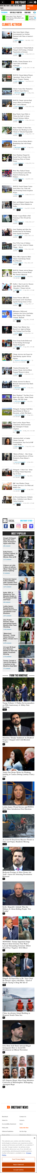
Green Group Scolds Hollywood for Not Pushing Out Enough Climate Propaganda (22, 343)
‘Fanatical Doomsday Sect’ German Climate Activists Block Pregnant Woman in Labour (22, 370)
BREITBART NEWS (19, 1107)
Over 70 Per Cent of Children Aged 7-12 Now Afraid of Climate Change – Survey (23, 245)
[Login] (31, 2)
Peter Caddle (18, 208)
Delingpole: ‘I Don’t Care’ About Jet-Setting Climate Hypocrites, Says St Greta (22, 472)
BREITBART (20, 2)
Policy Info (5, 1127)
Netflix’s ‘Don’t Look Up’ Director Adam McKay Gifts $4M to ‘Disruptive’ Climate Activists (23, 286)
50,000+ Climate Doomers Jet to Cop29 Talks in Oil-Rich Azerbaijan (22, 63)
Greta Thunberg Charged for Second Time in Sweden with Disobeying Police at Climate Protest (21, 158)
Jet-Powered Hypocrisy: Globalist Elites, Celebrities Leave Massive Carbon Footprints (22, 499)
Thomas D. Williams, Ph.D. (22, 360)
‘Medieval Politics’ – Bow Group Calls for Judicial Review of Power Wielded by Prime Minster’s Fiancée (23, 457)
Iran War (28, 12)
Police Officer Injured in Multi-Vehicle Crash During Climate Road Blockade (22, 259)
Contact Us (23, 1116)
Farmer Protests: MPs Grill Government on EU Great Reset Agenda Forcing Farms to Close (22, 300)
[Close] (34, 1138)
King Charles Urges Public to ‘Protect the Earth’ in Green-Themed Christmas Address (21, 116)
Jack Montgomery (20, 276)
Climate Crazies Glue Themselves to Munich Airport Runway (22, 90)
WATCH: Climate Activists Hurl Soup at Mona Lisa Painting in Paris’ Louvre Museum (22, 102)
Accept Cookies (18, 1170)
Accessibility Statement (9, 1124)
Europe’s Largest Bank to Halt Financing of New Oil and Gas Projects (22, 218)
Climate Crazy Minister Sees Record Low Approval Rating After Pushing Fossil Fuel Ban (22, 329)
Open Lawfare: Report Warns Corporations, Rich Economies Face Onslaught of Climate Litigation (22, 426)
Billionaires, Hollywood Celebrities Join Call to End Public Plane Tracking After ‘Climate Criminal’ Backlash (23, 314)
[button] (2, 2)
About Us (5, 1120)
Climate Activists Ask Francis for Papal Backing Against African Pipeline (22, 356)
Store (21, 1124)
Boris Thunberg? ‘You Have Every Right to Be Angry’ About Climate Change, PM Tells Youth (23, 397)
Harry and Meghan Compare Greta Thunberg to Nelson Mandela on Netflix (23, 204)
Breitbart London (20, 93)
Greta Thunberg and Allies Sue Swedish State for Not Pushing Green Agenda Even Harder (22, 231)
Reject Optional (18, 1164)
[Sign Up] (31, 7)
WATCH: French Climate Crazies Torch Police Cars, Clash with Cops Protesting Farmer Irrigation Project (23, 189)
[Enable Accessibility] (35, 2)
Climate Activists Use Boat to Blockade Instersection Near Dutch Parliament (23, 384)
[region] (18, 1154)
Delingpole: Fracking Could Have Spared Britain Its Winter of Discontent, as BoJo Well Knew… (23, 411)
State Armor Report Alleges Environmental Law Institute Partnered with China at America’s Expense (23, 35)
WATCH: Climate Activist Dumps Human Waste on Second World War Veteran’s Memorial (23, 272)
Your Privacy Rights (18, 1159)
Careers (22, 1120)
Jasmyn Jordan (19, 40)
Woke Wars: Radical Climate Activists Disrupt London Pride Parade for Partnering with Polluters (22, 174)
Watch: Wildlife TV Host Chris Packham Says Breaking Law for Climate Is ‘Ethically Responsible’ (23, 130)
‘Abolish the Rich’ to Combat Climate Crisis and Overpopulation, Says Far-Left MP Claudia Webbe (23, 441)
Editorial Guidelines (7, 1131)
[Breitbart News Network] (5, 520)
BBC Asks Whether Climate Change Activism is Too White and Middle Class (23, 485)
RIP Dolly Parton (16, 12)
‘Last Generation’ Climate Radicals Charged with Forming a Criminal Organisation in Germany (23, 50)
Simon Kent (18, 67)
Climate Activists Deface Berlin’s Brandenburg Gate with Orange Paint (22, 143)
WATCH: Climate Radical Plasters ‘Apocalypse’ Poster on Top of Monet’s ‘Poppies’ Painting (23, 77)
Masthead (5, 1116)
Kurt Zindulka (19, 54)
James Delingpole (19, 415)
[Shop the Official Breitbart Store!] (26, 520)
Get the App (23, 1131)
